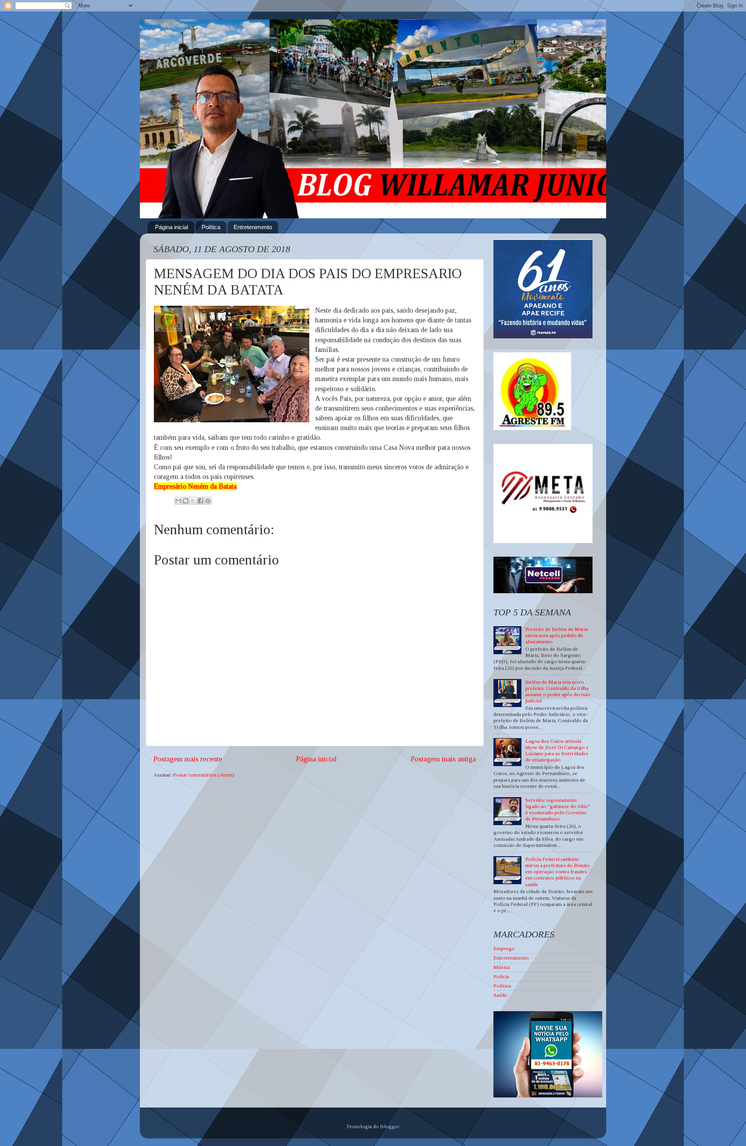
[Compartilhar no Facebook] (200, 501)
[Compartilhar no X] (193, 501)
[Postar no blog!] (186, 501)
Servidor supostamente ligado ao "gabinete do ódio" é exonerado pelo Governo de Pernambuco (557, 809)
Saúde (500, 995)
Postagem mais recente (187, 759)
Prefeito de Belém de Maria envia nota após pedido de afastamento (556, 635)
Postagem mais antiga (443, 759)
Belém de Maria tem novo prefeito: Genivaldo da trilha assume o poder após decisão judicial (558, 691)
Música (501, 967)
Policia (501, 976)
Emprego (504, 948)
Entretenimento (253, 227)
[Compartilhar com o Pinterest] (208, 501)
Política (211, 227)
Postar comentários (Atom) (203, 775)
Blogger (389, 1126)
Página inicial (171, 227)
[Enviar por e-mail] (178, 501)
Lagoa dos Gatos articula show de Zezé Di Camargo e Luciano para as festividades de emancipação (557, 750)
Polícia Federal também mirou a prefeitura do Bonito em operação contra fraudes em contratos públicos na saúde (557, 871)
